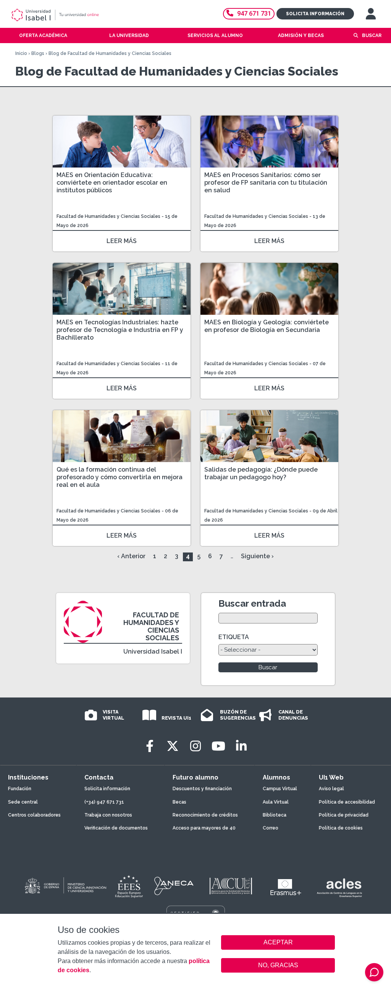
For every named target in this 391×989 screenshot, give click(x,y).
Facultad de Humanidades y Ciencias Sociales (109, 216)
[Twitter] (172, 746)
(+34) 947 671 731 (104, 802)
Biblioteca (274, 815)
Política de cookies (341, 828)
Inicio (21, 53)
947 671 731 (254, 13)
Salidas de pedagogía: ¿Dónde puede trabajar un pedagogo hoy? (261, 473)
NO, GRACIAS (278, 965)
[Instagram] (195, 746)
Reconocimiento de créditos (205, 815)
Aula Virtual (276, 802)
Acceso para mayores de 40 (204, 828)
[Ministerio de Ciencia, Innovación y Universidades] (65, 886)
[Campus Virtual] (371, 13)
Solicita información (315, 13)
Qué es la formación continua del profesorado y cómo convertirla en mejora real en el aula (120, 477)
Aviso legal (331, 788)
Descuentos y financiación (202, 788)
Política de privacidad (343, 815)
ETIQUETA (233, 637)
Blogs (37, 53)
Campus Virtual (280, 788)
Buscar (371, 35)
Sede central (23, 802)
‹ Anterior (131, 556)
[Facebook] (149, 746)
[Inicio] (82, 15)
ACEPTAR (278, 942)
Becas (179, 802)
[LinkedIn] (241, 746)
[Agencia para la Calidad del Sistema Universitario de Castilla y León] (230, 886)
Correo (270, 828)
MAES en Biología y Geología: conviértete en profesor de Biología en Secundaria (266, 326)
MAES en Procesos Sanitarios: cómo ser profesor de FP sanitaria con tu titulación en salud (265, 182)
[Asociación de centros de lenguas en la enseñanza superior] (339, 887)
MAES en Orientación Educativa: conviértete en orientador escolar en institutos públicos (112, 182)
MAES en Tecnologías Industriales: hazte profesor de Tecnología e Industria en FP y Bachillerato (120, 330)
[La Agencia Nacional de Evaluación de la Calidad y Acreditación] (174, 886)
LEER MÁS (122, 241)
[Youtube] (218, 746)
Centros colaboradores (34, 815)
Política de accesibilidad (347, 802)
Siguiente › (257, 556)
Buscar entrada (252, 603)
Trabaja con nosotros (108, 815)
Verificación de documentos (116, 828)
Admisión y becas (301, 35)
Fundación (19, 788)
